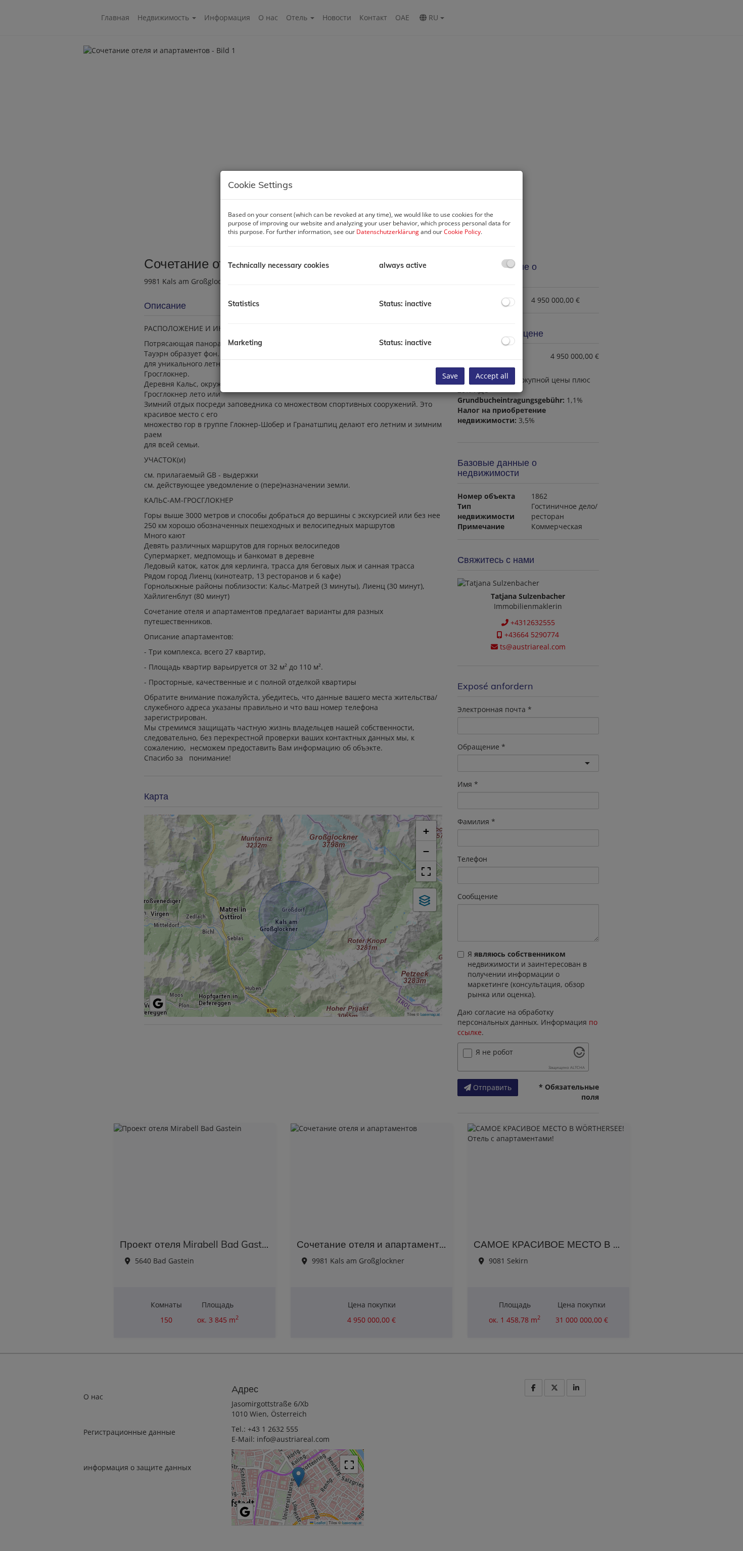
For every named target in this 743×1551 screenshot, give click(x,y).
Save (450, 376)
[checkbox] (508, 263)
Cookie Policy (462, 231)
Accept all (492, 376)
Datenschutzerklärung (387, 231)
